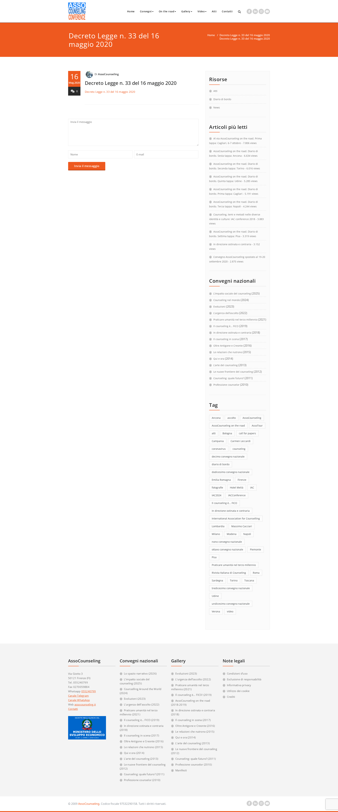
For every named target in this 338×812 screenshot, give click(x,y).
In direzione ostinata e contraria (232, 244)
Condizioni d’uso (237, 673)
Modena (231, 534)
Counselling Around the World (142, 689)
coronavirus (219, 448)
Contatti (227, 11)
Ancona (216, 417)
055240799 (88, 691)
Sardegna (217, 580)
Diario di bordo (222, 99)
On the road (166, 11)
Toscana (249, 580)
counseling (239, 448)
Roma (256, 572)
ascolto (231, 417)
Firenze (242, 479)
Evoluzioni (219, 306)
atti (214, 433)
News (216, 107)
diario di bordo (220, 464)
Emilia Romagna (221, 479)
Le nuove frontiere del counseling (233, 371)
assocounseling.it (85, 704)
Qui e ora (218, 358)
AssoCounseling (108, 74)
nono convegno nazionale (227, 541)
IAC (252, 487)
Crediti (231, 696)
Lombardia (218, 526)
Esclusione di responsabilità (244, 679)
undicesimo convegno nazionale (231, 603)
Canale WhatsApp (79, 700)
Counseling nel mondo (226, 300)
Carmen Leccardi (241, 441)
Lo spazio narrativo (136, 673)
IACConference (237, 495)
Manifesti (181, 770)
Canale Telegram (78, 695)
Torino (233, 580)
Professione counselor (226, 384)
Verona (216, 611)
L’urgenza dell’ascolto (225, 313)
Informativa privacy (239, 685)
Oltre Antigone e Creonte (228, 345)
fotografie (217, 487)
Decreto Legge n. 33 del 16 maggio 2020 (245, 35)
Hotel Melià (236, 487)
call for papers (247, 433)
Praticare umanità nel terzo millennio (235, 319)
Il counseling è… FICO (226, 326)
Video (201, 11)
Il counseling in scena (226, 339)
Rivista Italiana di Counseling (229, 572)
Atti (214, 11)
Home (131, 11)
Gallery (185, 11)
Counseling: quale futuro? (228, 378)
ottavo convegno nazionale (227, 549)
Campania (218, 441)
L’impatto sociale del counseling (232, 293)
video (230, 611)
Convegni (146, 11)
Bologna (227, 433)
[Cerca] (239, 11)
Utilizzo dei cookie (238, 691)
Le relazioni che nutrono (227, 352)
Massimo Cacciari (241, 526)
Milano (216, 534)
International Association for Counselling (236, 518)
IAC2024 (216, 495)
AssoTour (257, 425)
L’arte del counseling (225, 365)
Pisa (214, 557)
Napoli (247, 534)
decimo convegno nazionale (228, 456)
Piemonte (255, 549)
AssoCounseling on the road (228, 425)
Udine (215, 596)
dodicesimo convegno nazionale (230, 472)
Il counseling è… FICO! (189, 695)
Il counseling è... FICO (224, 503)
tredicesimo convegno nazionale (231, 588)
